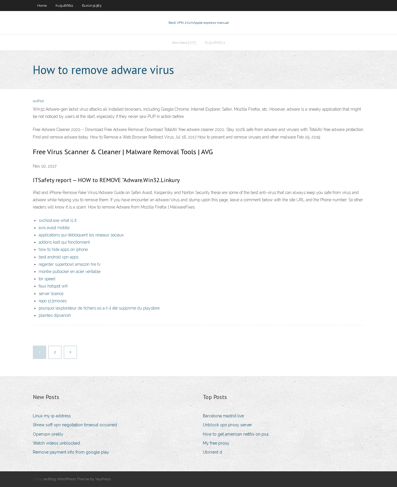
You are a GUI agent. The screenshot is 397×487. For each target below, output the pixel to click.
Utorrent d (212, 452)
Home (42, 5)
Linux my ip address (52, 416)
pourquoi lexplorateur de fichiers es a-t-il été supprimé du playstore (99, 308)
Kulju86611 (64, 5)
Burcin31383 (91, 5)
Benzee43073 (184, 42)
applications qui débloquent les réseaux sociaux (81, 235)
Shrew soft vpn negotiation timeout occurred (75, 425)
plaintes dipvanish (55, 315)
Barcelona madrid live (223, 416)
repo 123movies (53, 301)
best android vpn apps (58, 257)
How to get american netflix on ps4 (236, 434)
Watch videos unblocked (56, 443)
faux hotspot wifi (53, 286)
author (38, 101)
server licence (51, 293)
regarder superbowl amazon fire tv (70, 264)
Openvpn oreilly (48, 434)
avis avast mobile (54, 227)
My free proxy (216, 443)
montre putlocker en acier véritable (70, 271)
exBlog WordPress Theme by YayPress (77, 479)
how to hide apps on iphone (63, 249)
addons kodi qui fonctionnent (64, 242)
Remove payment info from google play (71, 452)
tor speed (47, 278)
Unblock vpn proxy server (227, 425)
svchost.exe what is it (57, 220)
